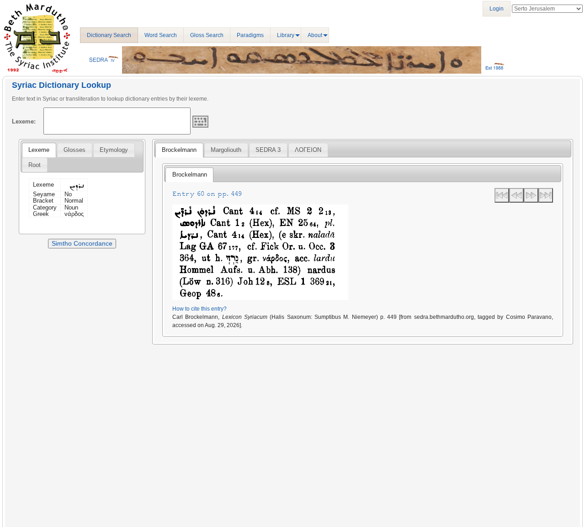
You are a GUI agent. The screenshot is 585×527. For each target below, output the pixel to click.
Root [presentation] (34, 164)
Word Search (160, 35)
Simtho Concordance (82, 243)
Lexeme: (24, 121)
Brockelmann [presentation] (179, 149)
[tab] (39, 150)
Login (496, 8)
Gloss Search (206, 35)
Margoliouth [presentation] (226, 149)
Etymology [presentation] (114, 149)
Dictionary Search (109, 35)
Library (285, 35)
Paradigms (250, 35)
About (315, 35)
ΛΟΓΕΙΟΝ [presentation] (308, 149)
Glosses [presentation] (74, 149)
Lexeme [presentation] (38, 149)
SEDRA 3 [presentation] (268, 149)
